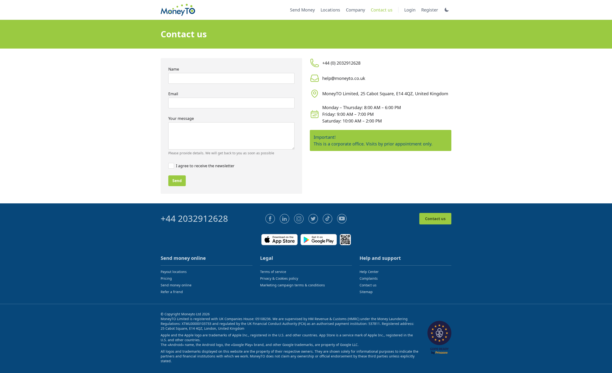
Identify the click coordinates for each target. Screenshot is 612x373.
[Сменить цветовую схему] (446, 10)
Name (173, 69)
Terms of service (273, 271)
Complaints (369, 278)
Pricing (166, 278)
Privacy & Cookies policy (279, 278)
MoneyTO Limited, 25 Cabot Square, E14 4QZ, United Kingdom (385, 93)
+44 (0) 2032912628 (341, 63)
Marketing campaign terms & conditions (292, 285)
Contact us (435, 218)
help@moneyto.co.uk (343, 78)
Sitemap (366, 291)
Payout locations (174, 271)
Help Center (369, 271)
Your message (181, 118)
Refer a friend (172, 291)
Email (173, 93)
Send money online (176, 285)
